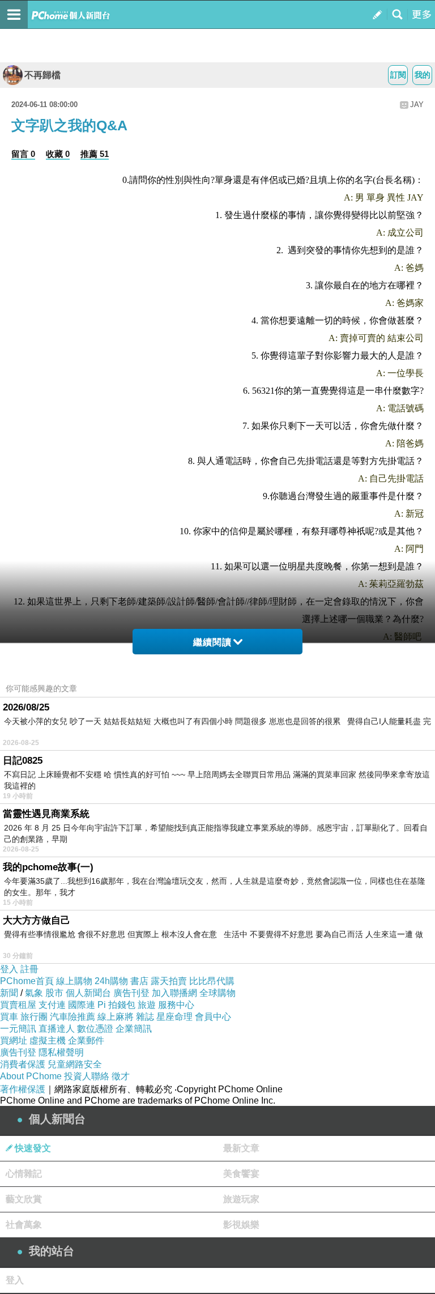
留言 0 (23, 154)
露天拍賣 (169, 981)
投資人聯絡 (86, 1076)
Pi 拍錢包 (116, 1005)
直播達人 (57, 1028)
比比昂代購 (211, 981)
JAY (417, 104)
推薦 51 (94, 154)
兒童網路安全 (75, 1064)
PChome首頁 (27, 981)
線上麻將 (115, 1016)
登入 (9, 969)
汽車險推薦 (72, 1016)
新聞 (9, 993)
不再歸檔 (42, 75)
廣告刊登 (131, 993)
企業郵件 (86, 1040)
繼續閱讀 (212, 642)
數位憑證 (95, 1028)
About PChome (31, 1076)
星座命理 (174, 1016)
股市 (54, 993)
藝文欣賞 (24, 1199)
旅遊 (147, 1005)
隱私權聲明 (61, 1052)
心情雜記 (24, 1173)
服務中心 (176, 1005)
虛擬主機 (47, 1040)
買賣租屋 (18, 1005)
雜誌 (145, 1016)
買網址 (13, 1040)
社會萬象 (24, 1224)
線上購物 (74, 981)
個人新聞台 (88, 993)
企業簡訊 (134, 1028)
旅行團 (34, 1016)
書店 (139, 981)
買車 (9, 1016)
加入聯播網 (174, 993)
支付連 (52, 1005)
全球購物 (217, 993)
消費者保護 (22, 1064)
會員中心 (213, 1016)
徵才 (121, 1076)
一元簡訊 (18, 1028)
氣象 (34, 993)
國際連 (81, 1005)
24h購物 (111, 981)
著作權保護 (22, 1089)
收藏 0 (58, 154)
